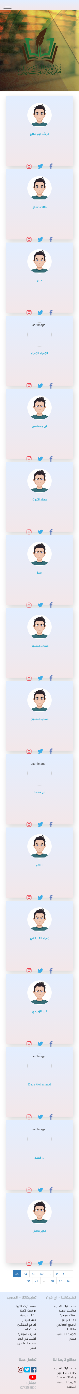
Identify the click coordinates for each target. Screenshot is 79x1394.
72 (28, 1281)
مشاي (72, 1339)
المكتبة (71, 1387)
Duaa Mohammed (39, 1085)
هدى (39, 280)
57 (60, 1281)
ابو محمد (39, 792)
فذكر (33, 1348)
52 (42, 1274)
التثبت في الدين (26, 1339)
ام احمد (39, 1158)
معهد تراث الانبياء (65, 1306)
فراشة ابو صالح (39, 134)
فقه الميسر (69, 1320)
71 (36, 1281)
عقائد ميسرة (68, 1315)
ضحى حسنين (40, 646)
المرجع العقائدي (66, 1325)
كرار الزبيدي (39, 1011)
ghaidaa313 (39, 207)
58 (52, 1281)
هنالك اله (70, 1329)
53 (33, 1274)
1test (39, 573)
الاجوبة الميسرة (67, 1334)
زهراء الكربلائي (39, 938)
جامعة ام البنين (66, 1373)
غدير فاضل (39, 1231)
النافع (39, 865)
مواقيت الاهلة (67, 1311)
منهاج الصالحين (26, 1343)
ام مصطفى (39, 427)
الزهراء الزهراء (39, 353)
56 (68, 1281)
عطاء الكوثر (39, 500)
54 (25, 1274)
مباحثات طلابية (66, 1377)
